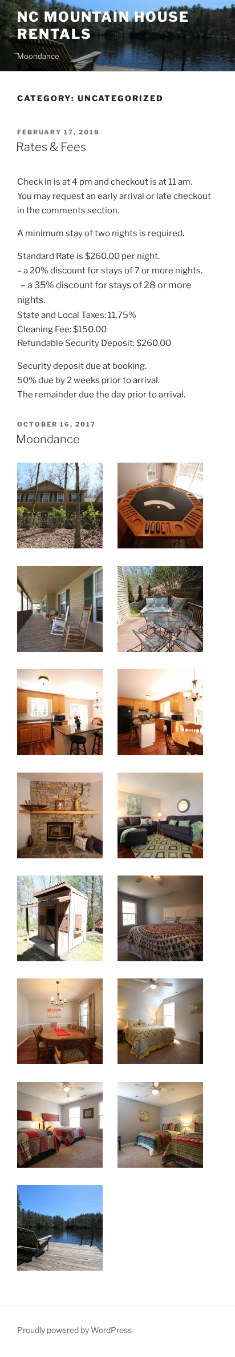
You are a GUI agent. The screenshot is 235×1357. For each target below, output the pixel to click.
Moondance (48, 439)
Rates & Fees (51, 147)
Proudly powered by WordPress (74, 1330)
